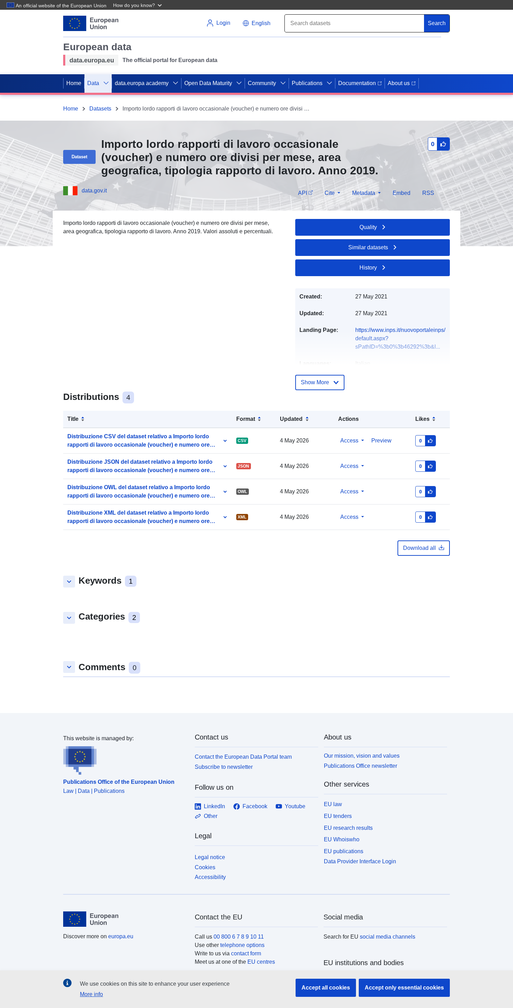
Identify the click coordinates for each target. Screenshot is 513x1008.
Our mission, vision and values (362, 756)
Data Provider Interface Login (360, 861)
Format (245, 419)
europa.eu (120, 936)
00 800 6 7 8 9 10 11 (239, 937)
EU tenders (338, 816)
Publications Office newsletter (360, 766)
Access (349, 441)
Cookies (205, 867)
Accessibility (210, 877)
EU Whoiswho (341, 839)
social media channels (387, 937)
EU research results (348, 828)
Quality (368, 227)
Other (210, 816)
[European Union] (125, 919)
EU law (333, 804)
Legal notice (210, 857)
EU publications (343, 851)
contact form (246, 953)
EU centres (261, 962)
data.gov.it (94, 191)
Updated (291, 419)
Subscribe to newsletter (224, 767)
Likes (422, 419)
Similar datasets (368, 247)
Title (73, 419)
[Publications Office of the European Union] (124, 759)
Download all (419, 548)
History (368, 268)
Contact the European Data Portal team (243, 757)
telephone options (242, 945)
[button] (138, 5)
